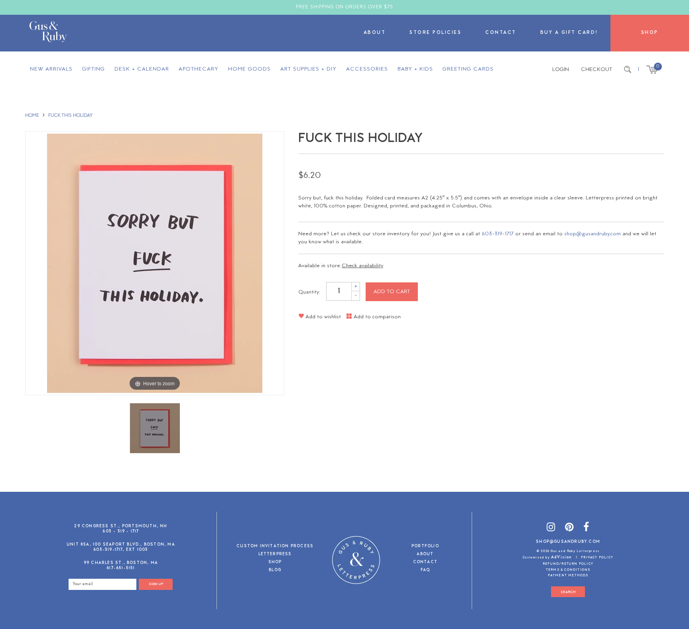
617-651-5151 (120, 568)
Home (32, 115)
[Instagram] (551, 528)
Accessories (367, 69)
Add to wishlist (322, 317)
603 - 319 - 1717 (120, 531)
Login (560, 69)
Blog (275, 570)
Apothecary (199, 69)
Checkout (596, 69)
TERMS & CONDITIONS (568, 570)
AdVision (561, 557)
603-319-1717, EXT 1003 (120, 549)
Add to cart (392, 291)
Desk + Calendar (141, 69)
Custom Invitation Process (274, 546)
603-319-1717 (498, 234)
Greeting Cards (468, 69)
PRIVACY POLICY (597, 558)
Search (568, 592)
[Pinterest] (569, 528)
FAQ (425, 570)
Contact (500, 33)
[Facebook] (586, 528)
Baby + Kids (415, 69)
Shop (649, 33)
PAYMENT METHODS (568, 576)
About (375, 33)
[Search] (627, 70)
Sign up (156, 584)
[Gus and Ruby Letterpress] (48, 33)
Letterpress (275, 554)
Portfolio (425, 546)
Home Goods (249, 69)
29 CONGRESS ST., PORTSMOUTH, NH (120, 526)
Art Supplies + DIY (308, 69)
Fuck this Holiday (70, 115)
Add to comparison (376, 317)
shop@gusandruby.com (592, 234)
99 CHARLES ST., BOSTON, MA (121, 563)
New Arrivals (51, 69)
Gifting (93, 69)
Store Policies (435, 33)
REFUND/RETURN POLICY (568, 564)
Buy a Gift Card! (569, 33)
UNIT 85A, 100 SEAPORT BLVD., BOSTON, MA (121, 544)
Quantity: (309, 291)
